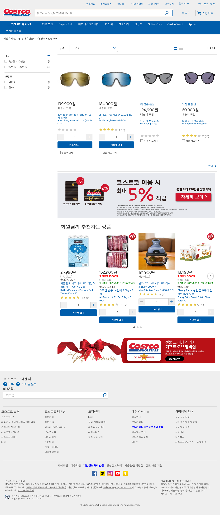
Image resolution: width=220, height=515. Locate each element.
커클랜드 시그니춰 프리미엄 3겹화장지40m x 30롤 (77, 285)
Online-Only (155, 24)
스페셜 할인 (46, 24)
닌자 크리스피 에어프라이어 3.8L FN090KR (155, 285)
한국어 (182, 3)
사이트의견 (94, 431)
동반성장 (179, 436)
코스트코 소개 (10, 411)
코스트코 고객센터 (17, 379)
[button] (168, 13)
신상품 (138, 24)
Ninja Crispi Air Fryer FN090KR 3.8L (156, 290)
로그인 (186, 12)
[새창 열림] (8, 497)
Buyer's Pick (66, 24)
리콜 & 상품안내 (96, 426)
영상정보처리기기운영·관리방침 (124, 465)
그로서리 (124, 24)
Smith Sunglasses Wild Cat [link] (112, 120)
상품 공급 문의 (182, 417)
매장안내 (136, 417)
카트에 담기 (74, 144)
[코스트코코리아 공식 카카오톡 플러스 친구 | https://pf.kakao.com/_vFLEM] (102, 474)
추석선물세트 (13, 30)
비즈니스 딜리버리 (89, 24)
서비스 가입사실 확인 (171, 493)
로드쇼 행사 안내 (140, 436)
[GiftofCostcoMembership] (136, 361)
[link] (74, 94)
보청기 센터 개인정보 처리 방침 (147, 426)
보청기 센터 (137, 421)
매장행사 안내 (139, 431)
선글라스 (52, 38)
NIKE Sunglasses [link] (148, 123)
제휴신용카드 (51, 446)
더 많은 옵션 (147, 104)
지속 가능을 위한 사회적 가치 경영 (18, 421)
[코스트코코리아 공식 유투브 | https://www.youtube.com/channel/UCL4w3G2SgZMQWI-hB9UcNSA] (118, 474)
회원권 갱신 (51, 421)
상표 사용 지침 (154, 465)
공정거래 (179, 431)
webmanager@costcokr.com (117, 487)
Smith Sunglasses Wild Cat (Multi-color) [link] (74, 122)
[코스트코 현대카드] (136, 216)
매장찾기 (10, 389)
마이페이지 (50, 436)
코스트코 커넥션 (9, 436)
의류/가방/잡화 (18, 38)
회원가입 (49, 417)
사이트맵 (63, 465)
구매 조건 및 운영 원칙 (186, 421)
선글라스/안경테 (37, 38)
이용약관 (76, 465)
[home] (17, 12)
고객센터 (94, 411)
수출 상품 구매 (95, 436)
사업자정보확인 (26, 490)
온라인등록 (50, 431)
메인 (6, 38)
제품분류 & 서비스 (10, 431)
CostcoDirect (175, 24)
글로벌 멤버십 (52, 451)
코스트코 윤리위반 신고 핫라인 (190, 441)
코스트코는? (7, 417)
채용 (3, 441)
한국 (212, 3)
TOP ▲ (212, 166)
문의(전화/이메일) (97, 421)
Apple (192, 24)
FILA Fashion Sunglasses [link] (194, 123)
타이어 (109, 24)
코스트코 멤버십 (55, 411)
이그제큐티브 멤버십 (55, 426)
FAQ (90, 417)
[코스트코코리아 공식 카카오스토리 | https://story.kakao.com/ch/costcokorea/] (125, 474)
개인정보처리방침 (93, 465)
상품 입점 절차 (182, 426)
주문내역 (49, 441)
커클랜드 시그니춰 (10, 426)
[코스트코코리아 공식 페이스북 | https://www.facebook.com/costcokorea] (95, 474)
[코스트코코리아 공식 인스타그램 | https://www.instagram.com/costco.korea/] (110, 474)
